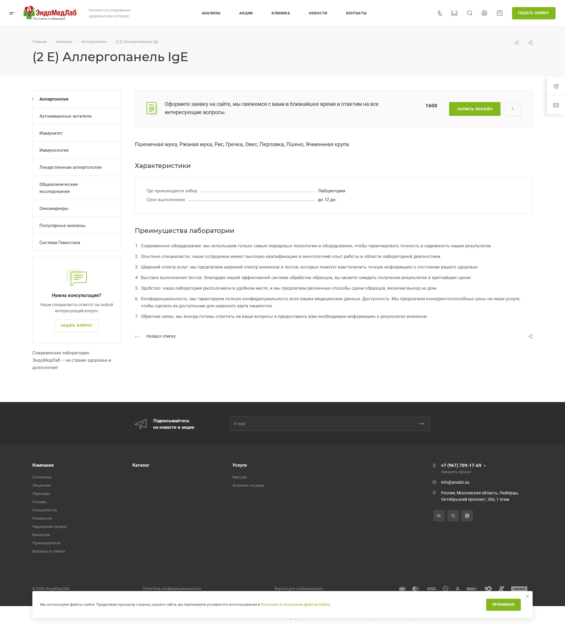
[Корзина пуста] (499, 13)
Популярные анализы (62, 225)
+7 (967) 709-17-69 (461, 465)
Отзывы (39, 502)
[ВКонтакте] (439, 515)
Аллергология (53, 99)
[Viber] (453, 515)
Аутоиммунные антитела (65, 116)
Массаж (239, 477)
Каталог (140, 465)
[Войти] (484, 13)
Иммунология (54, 150)
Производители (46, 543)
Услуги (239, 465)
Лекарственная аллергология (70, 167)
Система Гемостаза (59, 242)
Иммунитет (51, 133)
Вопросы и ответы (48, 551)
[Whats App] (467, 515)
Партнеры (41, 493)
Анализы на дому (248, 485)
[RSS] (517, 42)
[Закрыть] (527, 596)
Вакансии (41, 535)
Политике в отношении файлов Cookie (295, 604)
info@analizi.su (455, 482)
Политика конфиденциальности (172, 588)
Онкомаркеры (54, 208)
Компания (43, 465)
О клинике (41, 477)
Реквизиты (42, 518)
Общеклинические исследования (58, 188)
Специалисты (44, 510)
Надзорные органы (49, 526)
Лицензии (41, 485)
